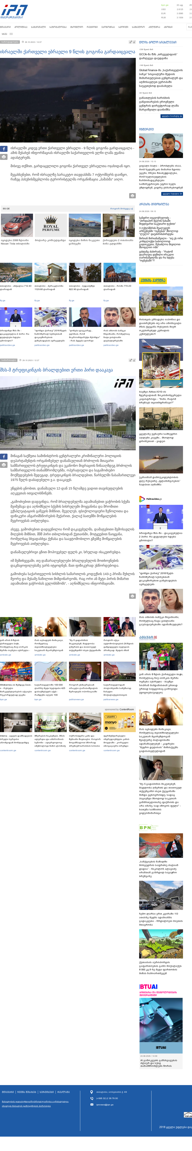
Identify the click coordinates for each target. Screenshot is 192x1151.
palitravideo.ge (7, 345)
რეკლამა (63, 1092)
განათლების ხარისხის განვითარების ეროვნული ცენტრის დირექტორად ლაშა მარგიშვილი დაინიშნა (159, 103)
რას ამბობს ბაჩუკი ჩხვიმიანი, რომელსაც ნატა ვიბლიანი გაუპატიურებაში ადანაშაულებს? (117, 337)
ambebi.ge (5, 654)
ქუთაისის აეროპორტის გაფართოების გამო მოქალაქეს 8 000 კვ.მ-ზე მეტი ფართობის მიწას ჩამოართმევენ (160, 968)
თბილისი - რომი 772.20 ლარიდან (117, 288)
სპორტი (123, 27)
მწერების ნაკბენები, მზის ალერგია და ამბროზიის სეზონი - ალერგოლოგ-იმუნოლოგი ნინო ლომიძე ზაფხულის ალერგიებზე (50, 743)
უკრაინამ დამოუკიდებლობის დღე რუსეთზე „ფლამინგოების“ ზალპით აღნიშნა (159, 481)
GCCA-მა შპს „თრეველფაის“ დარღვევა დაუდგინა (158, 56)
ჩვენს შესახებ (26, 1092)
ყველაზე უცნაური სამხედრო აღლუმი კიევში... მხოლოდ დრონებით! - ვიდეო (158, 438)
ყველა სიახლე (170, 116)
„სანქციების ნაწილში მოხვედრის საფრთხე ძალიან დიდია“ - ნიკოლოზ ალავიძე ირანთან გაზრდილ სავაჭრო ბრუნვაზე (158, 869)
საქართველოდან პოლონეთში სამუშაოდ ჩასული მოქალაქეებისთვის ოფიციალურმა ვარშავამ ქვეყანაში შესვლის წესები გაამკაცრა (119, 695)
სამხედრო (138, 27)
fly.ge (2, 300)
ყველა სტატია (171, 193)
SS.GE (6, 208)
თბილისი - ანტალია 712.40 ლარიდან (15, 288)
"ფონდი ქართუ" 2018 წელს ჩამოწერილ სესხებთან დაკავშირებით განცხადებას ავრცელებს (50, 335)
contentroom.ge (8, 750)
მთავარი (5, 27)
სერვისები (47, 1092)
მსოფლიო (76, 27)
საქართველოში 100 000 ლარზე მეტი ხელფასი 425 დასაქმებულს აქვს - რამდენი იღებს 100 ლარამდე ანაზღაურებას (49, 692)
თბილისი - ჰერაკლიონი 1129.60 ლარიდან (48, 288)
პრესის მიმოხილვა (154, 204)
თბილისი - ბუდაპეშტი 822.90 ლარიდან (82, 288)
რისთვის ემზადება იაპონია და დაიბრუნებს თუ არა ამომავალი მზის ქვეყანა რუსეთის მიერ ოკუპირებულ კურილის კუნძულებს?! (160, 326)
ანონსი (168, 27)
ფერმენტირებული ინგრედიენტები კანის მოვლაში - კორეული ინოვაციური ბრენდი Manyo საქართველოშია (117, 743)
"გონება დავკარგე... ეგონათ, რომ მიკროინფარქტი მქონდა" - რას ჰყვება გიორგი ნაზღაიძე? (84, 337)
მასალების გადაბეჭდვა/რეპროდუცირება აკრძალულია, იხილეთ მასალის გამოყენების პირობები (35, 1103)
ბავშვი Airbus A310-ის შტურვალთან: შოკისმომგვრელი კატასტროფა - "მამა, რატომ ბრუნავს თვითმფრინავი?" (160, 397)
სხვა (4, 33)
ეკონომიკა (108, 27)
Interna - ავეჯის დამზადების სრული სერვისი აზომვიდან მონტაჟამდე (16, 739)
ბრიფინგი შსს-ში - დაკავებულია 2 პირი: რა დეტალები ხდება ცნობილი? (14, 335)
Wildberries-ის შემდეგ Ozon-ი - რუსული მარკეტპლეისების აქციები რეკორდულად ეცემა (16, 690)
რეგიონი (92, 27)
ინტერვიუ (146, 129)
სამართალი (38, 27)
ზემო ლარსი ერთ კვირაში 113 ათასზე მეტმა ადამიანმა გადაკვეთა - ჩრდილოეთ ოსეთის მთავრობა (161, 919)
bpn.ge (164, 5)
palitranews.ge (76, 699)
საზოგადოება (58, 27)
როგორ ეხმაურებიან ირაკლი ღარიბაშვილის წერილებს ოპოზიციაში (83, 688)
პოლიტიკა (20, 27)
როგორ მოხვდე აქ (121, 208)
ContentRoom (127, 709)
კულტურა (154, 27)
